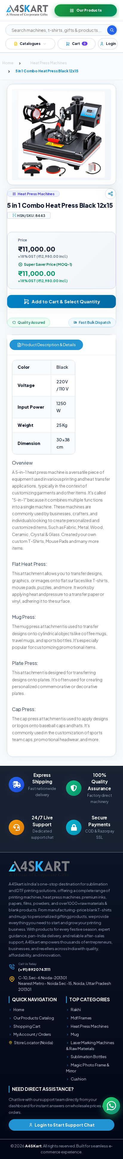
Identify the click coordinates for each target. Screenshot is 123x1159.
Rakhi (75, 1009)
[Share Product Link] (110, 193)
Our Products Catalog (33, 1017)
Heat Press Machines (48, 63)
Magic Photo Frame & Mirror (87, 1067)
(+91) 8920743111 (34, 969)
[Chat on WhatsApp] (111, 1106)
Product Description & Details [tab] (48, 344)
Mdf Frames (81, 1017)
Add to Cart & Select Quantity (66, 301)
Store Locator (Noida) (33, 1042)
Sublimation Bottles (88, 1056)
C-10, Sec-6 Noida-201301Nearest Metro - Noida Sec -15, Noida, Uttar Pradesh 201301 (64, 983)
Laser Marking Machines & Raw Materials (90, 1045)
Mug (74, 1034)
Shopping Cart (26, 1026)
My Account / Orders (32, 1034)
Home (7, 63)
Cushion (78, 1078)
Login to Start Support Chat (64, 1124)
